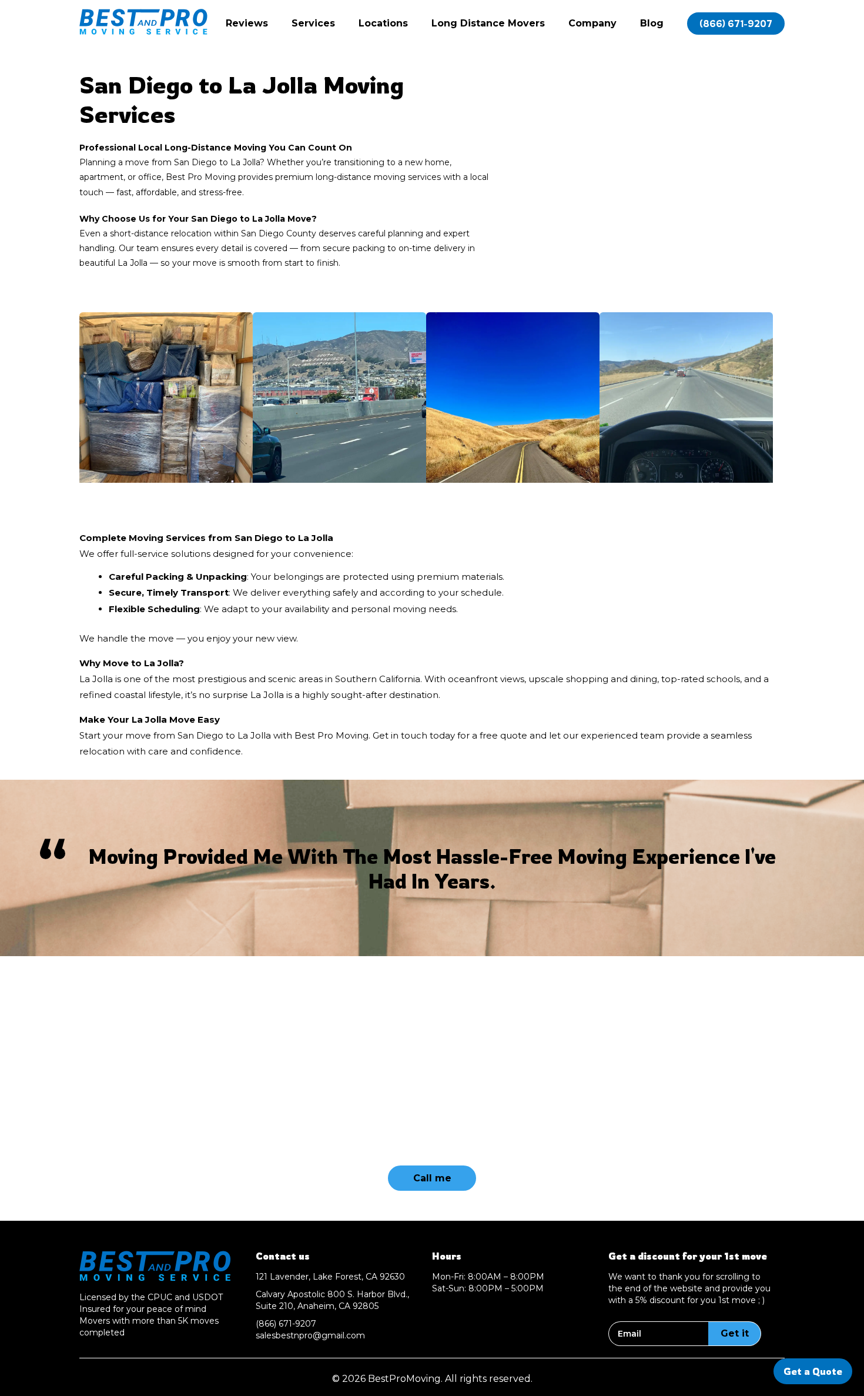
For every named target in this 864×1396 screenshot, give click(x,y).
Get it (735, 1333)
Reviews (247, 23)
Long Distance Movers (488, 23)
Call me (432, 1178)
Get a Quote (812, 1371)
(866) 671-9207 (735, 23)
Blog (652, 23)
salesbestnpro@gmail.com (310, 1335)
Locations (383, 23)
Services (313, 23)
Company (592, 23)
